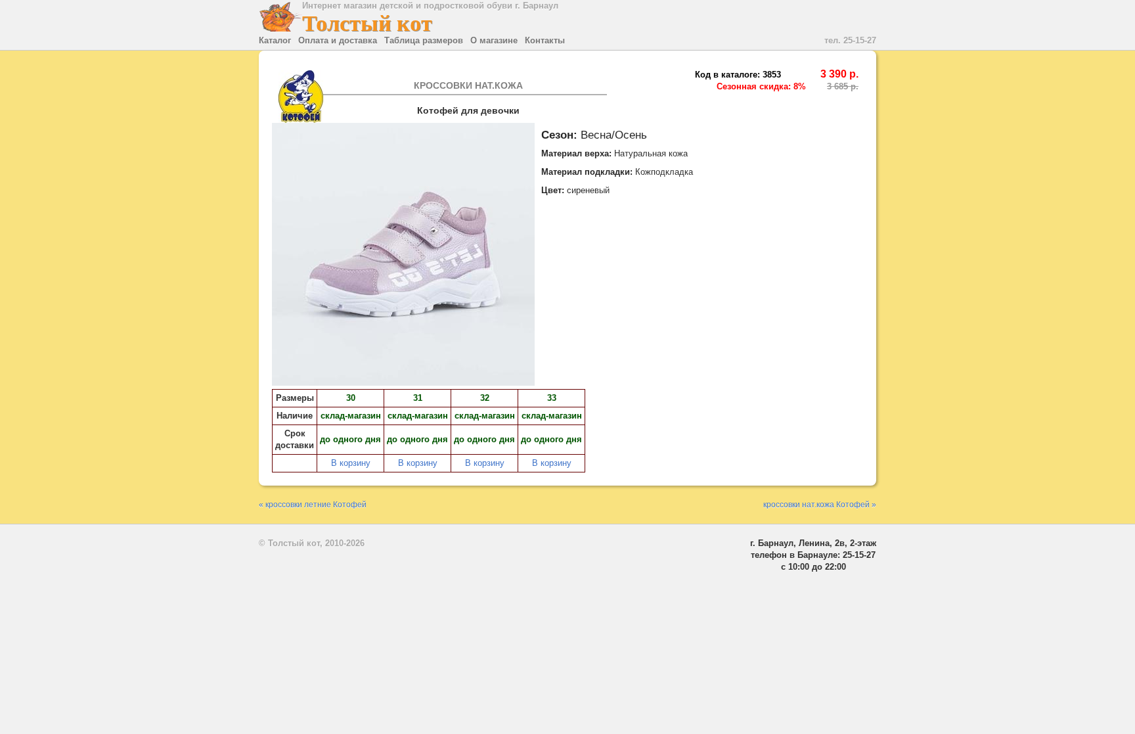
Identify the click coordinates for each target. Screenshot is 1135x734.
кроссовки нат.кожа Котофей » (819, 504)
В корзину (350, 463)
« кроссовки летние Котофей (313, 504)
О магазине (494, 40)
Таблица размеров (423, 40)
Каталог (275, 40)
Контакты (545, 40)
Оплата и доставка (337, 40)
